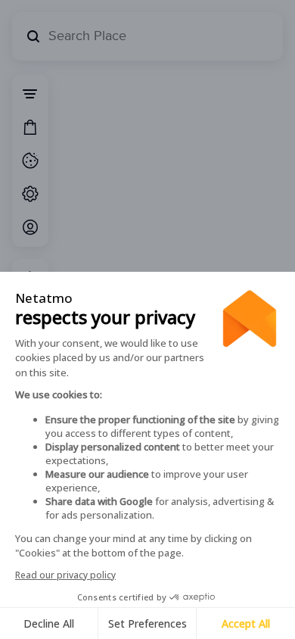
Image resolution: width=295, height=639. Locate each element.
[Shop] (30, 127)
